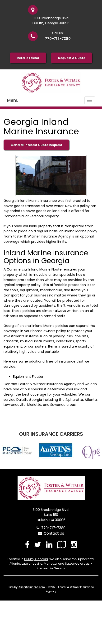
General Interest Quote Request (36, 145)
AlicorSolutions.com (32, 587)
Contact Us (53, 533)
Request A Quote (71, 58)
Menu (13, 100)
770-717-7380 (58, 38)
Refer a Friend (28, 58)
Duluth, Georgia (36, 559)
